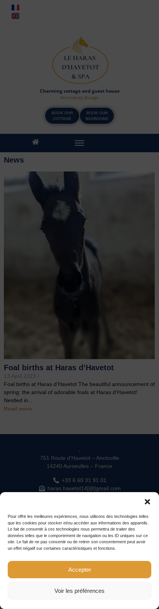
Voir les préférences (79, 590)
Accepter (79, 569)
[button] (147, 502)
